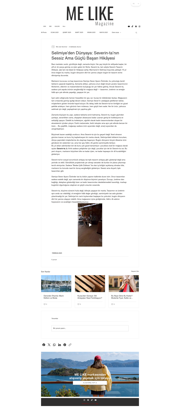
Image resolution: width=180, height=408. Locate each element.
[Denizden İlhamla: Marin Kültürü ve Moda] (56, 283)
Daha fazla (115, 32)
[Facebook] (43, 344)
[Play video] (90, 225)
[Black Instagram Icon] (139, 26)
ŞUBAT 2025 (67, 32)
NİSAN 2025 (91, 32)
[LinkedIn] (59, 344)
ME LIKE (90, 12)
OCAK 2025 (55, 32)
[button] (136, 32)
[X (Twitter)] (49, 344)
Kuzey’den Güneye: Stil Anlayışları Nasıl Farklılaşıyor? (90, 297)
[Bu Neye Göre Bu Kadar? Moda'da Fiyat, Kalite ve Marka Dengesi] (124, 283)
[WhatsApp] (54, 344)
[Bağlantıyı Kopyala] (70, 344)
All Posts (44, 32)
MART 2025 (79, 32)
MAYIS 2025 (104, 32)
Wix (97, 403)
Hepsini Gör (135, 271)
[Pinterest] (136, 26)
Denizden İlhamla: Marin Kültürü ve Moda (54, 297)
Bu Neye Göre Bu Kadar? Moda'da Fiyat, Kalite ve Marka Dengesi (121, 297)
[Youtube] (129, 26)
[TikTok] (132, 26)
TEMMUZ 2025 (57, 253)
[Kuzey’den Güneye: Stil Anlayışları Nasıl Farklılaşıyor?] (90, 283)
